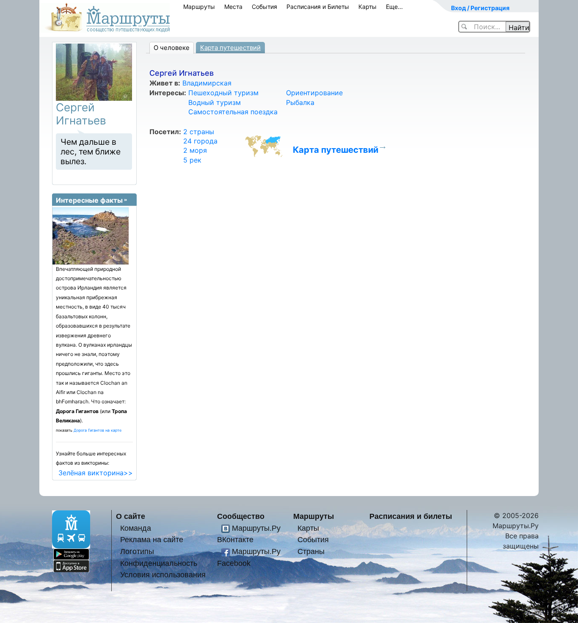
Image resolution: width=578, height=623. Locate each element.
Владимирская (206, 83)
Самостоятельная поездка (233, 112)
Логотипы (137, 551)
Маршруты (199, 6)
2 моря (195, 150)
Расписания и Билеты (317, 6)
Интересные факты (89, 200)
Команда (135, 528)
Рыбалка (300, 102)
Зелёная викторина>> (95, 473)
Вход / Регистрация (480, 7)
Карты (367, 6)
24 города (200, 141)
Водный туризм (214, 102)
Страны (311, 551)
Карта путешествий (230, 48)
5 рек (192, 160)
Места (233, 6)
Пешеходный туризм (223, 92)
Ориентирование (314, 92)
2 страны (198, 131)
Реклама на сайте (151, 539)
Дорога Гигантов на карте (97, 430)
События (264, 6)
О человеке (172, 48)
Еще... (394, 6)
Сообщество (240, 516)
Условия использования (163, 574)
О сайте (130, 516)
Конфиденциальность (158, 563)
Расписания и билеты (410, 516)
